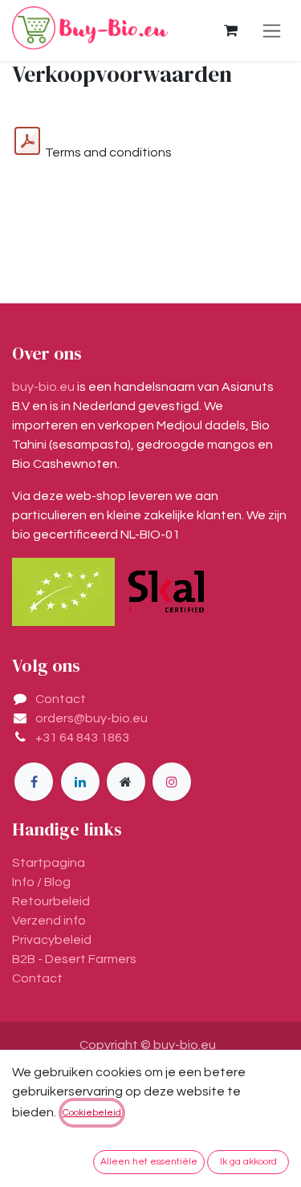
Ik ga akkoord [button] (248, 1162)
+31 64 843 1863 (82, 737)
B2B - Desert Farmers (74, 959)
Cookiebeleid (92, 1113)
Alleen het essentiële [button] (148, 1162)
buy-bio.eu (43, 386)
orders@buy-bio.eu (91, 718)
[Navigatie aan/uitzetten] (271, 30)
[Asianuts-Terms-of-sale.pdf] (27, 141)
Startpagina (48, 862)
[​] (33, 781)
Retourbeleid (51, 901)
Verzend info (49, 920)
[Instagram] (172, 781)
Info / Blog (41, 882)
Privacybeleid (52, 939)
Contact (60, 699)
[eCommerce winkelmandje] (230, 30)
